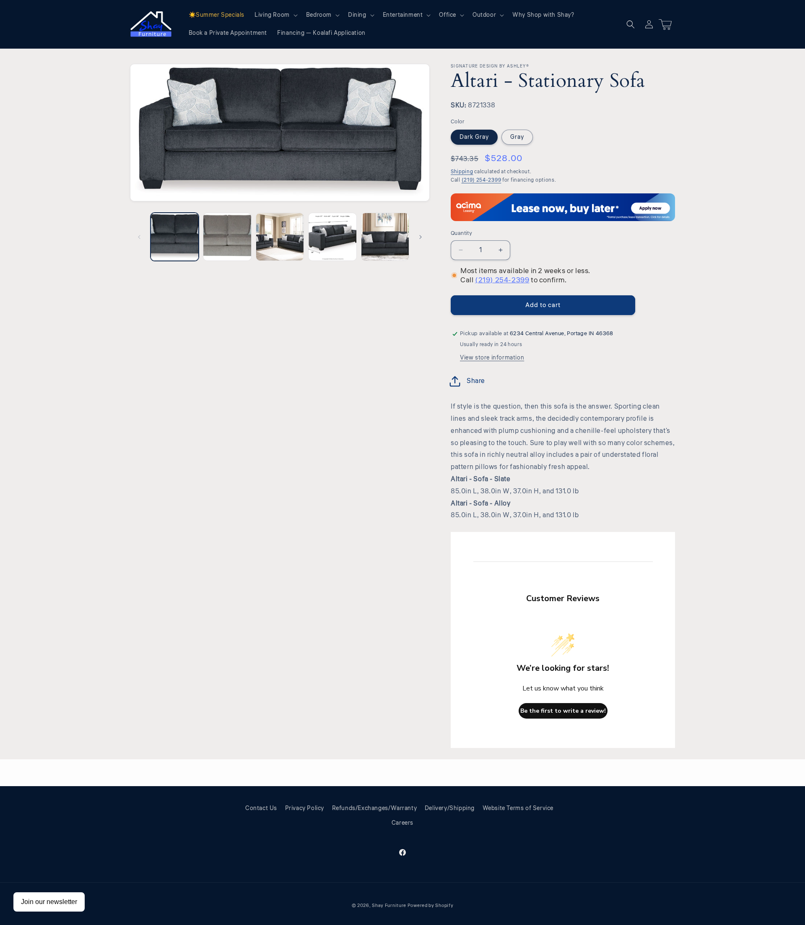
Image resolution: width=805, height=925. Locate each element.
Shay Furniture (389, 905)
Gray (517, 137)
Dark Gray (474, 137)
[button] (275, 15)
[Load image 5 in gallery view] (385, 237)
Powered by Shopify (431, 905)
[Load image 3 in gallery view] (280, 237)
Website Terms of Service (518, 808)
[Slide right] (420, 237)
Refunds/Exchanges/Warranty (374, 808)
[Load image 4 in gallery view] (332, 237)
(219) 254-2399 (481, 180)
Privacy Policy (304, 808)
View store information (492, 358)
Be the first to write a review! (563, 711)
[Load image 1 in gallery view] (175, 237)
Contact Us (261, 808)
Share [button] (476, 381)
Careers (402, 823)
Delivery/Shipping (450, 808)
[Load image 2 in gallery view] (227, 237)
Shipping (462, 171)
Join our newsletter (49, 901)
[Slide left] (139, 237)
